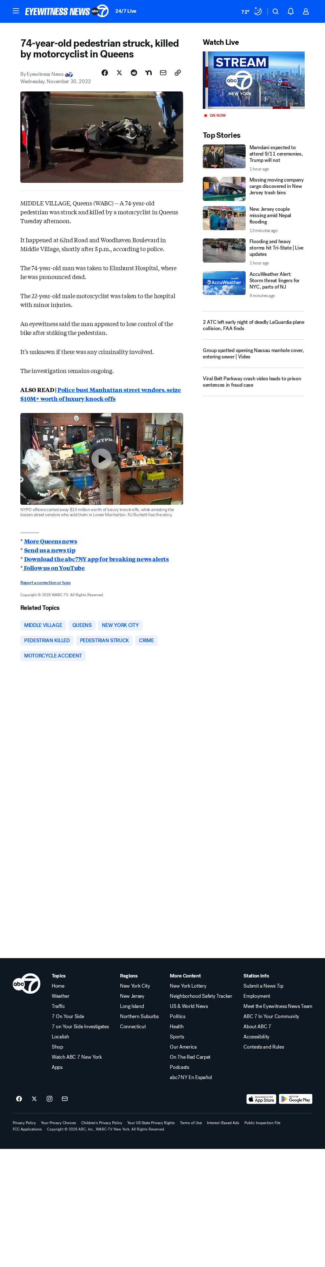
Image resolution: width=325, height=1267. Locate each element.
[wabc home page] (26, 983)
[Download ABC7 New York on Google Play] (295, 1099)
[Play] (254, 80)
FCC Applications (27, 1129)
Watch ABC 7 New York (77, 1057)
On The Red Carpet (190, 1057)
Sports (177, 1036)
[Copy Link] (177, 72)
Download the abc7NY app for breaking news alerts (96, 559)
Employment (256, 996)
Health (176, 1026)
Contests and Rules (263, 1047)
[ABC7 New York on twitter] (34, 1099)
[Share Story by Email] (163, 72)
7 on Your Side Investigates (80, 1026)
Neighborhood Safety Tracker (201, 996)
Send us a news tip (50, 550)
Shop (57, 1047)
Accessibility (256, 1036)
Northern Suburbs (139, 1016)
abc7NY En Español (191, 1077)
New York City (135, 986)
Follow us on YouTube (54, 567)
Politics (177, 1016)
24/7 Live (125, 11)
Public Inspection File (262, 1123)
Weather (61, 996)
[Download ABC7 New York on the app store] (261, 1099)
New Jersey (132, 996)
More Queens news (50, 541)
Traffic (58, 1006)
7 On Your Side (68, 1016)
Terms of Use (191, 1123)
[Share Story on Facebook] (104, 72)
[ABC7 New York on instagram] (49, 1099)
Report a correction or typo (45, 583)
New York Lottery (188, 986)
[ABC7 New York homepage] (67, 11)
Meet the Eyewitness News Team (277, 1006)
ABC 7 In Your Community (271, 1016)
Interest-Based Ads (223, 1123)
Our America (183, 1047)
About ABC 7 (257, 1026)
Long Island (132, 1006)
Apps (57, 1067)
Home (58, 986)
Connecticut (133, 1026)
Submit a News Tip (263, 986)
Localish (60, 1036)
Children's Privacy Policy (101, 1123)
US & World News (189, 1006)
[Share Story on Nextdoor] (148, 72)
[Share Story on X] (119, 72)
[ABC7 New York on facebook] (19, 1099)
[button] (16, 10)
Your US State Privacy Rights (151, 1123)
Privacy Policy (24, 1123)
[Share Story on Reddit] (134, 72)
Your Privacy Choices (58, 1123)
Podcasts (179, 1067)
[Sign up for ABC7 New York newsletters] (64, 1099)
